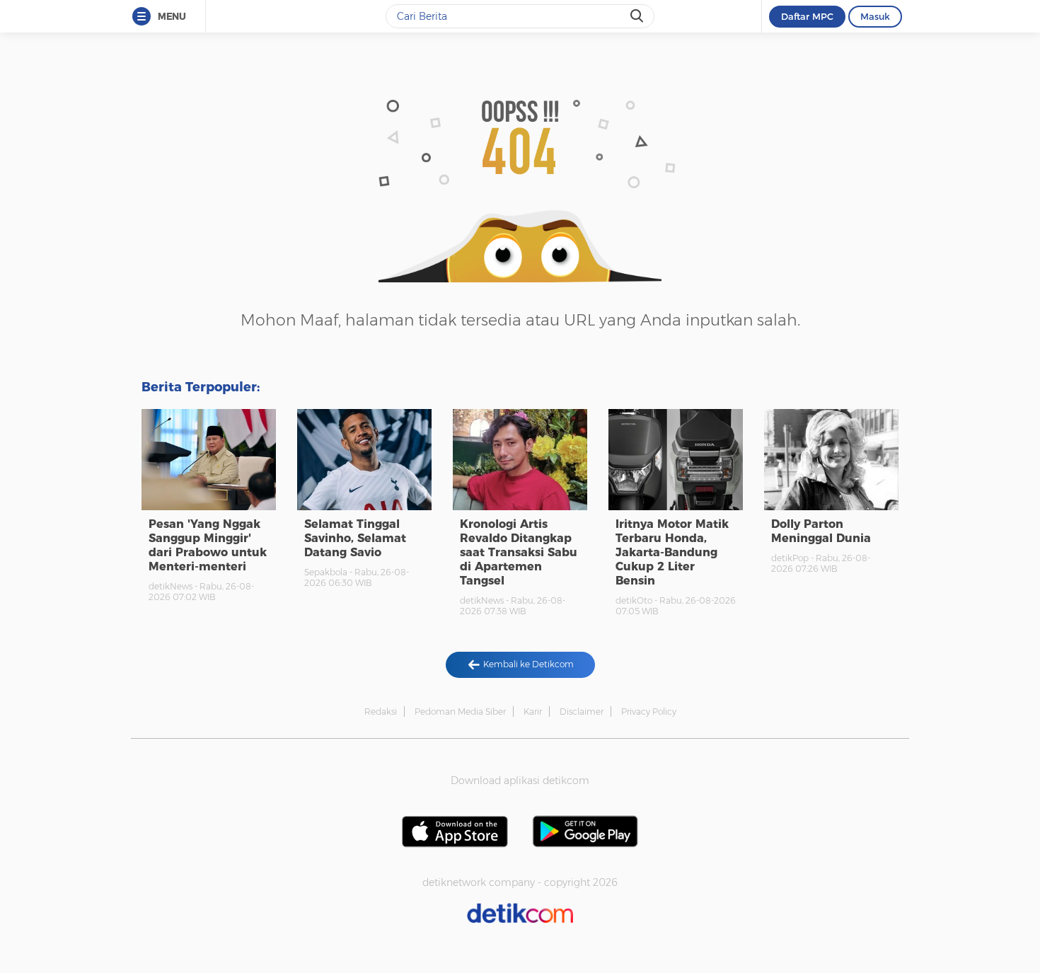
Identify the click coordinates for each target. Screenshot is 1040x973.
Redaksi (380, 711)
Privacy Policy (648, 711)
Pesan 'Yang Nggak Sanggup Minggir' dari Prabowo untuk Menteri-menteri (208, 545)
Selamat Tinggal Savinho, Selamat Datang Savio (355, 538)
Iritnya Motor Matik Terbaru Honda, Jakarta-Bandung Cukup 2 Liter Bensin (672, 552)
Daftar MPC (807, 16)
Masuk (875, 16)
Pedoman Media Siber (460, 711)
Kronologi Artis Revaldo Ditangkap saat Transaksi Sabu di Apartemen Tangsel (518, 552)
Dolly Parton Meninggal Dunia (821, 531)
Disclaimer (581, 711)
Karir (533, 711)
